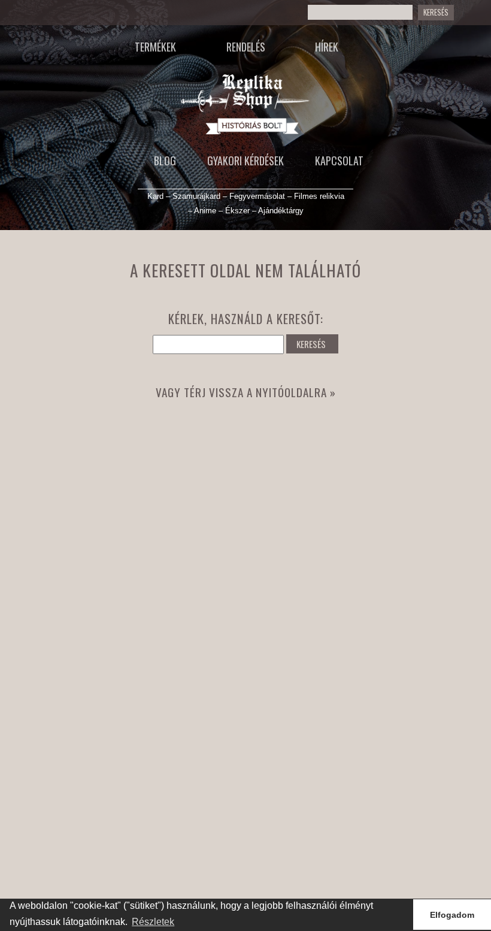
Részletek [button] (153, 922)
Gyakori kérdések (245, 160)
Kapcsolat (339, 160)
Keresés (435, 12)
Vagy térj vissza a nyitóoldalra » (246, 392)
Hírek (326, 47)
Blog (165, 160)
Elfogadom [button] (452, 915)
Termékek (155, 47)
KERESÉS (311, 343)
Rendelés (245, 47)
